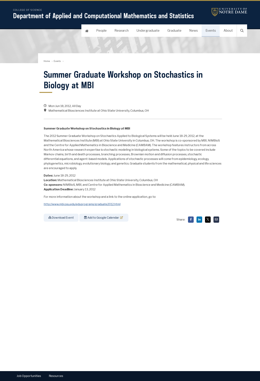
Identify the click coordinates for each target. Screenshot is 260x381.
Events (211, 30)
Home (47, 61)
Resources (56, 376)
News (193, 30)
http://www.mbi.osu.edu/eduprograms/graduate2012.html (82, 204)
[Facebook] (191, 220)
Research (121, 30)
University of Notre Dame (225, 12)
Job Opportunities (29, 376)
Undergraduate (148, 30)
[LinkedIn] (199, 220)
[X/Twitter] (208, 220)
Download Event (62, 217)
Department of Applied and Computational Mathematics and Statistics (103, 15)
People (101, 30)
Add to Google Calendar (103, 217)
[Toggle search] (242, 30)
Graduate (174, 30)
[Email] (216, 220)
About (228, 30)
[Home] (86, 30)
